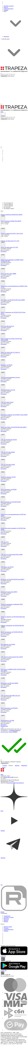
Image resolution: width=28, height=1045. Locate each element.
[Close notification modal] (1, 760)
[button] (1, 225)
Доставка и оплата (9, 6)
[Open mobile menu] (1, 73)
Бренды (6, 7)
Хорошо (15, 731)
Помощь (6, 10)
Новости (6, 920)
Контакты (6, 36)
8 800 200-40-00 (8, 777)
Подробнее (3, 251)
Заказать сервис (8, 926)
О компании (7, 916)
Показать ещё (4, 726)
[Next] (3, 727)
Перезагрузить (4, 763)
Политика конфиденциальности (15, 782)
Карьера (6, 921)
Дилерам (6, 928)
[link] (1, 727)
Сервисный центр (8, 8)
